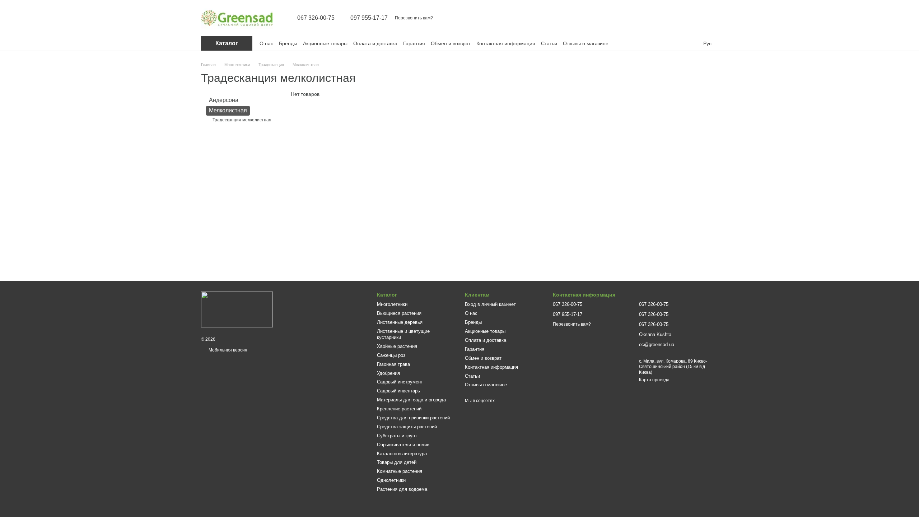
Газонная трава (393, 364)
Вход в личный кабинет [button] (490, 304)
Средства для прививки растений (413, 417)
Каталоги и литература (402, 453)
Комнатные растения (399, 471)
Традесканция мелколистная (242, 119)
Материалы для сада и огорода (411, 399)
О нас (266, 43)
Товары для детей (396, 462)
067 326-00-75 (316, 18)
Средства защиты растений (407, 426)
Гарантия (414, 43)
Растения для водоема (402, 489)
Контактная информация (505, 43)
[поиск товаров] (656, 18)
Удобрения (388, 373)
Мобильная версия (227, 350)
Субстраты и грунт (397, 435)
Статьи (549, 43)
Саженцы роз (391, 355)
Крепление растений (399, 408)
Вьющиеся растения (399, 313)
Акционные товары (325, 43)
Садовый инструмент (400, 382)
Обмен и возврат (451, 43)
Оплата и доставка (375, 43)
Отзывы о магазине (585, 43)
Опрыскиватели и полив (403, 444)
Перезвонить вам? (414, 17)
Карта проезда (654, 379)
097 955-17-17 (369, 18)
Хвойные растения (397, 346)
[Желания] (693, 18)
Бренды (288, 43)
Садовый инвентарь (398, 390)
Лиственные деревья (400, 322)
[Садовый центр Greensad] (237, 309)
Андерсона (223, 100)
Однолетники (391, 480)
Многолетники (392, 304)
